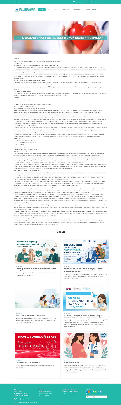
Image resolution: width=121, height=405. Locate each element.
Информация (77, 9)
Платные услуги (90, 9)
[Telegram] (101, 392)
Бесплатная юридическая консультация (30, 315)
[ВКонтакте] (87, 392)
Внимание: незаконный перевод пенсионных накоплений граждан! (36, 269)
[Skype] (98, 392)
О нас (49, 9)
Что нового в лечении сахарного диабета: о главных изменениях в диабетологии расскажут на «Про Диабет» (84, 316)
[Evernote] (94, 392)
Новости (56, 9)
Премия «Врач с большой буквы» (28, 362)
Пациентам (65, 9)
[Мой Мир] (91, 392)
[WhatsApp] (96, 392)
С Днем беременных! (71, 362)
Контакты (42, 15)
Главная (41, 9)
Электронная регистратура (81, 2)
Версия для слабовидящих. (98, 2)
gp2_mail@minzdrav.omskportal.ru (24, 399)
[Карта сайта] (62, 402)
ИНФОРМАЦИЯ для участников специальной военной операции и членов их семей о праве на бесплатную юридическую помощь (83, 270)
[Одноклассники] (89, 392)
